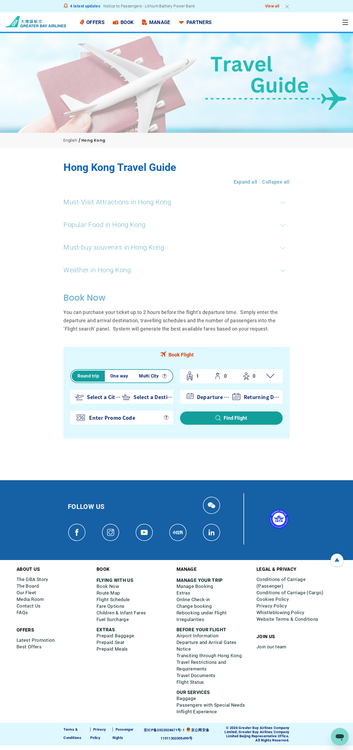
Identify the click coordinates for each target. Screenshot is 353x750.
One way (119, 376)
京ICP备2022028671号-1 (164, 730)
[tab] (176, 354)
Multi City (149, 376)
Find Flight (235, 418)
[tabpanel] (176, 400)
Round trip (88, 376)
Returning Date (262, 396)
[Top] (337, 560)
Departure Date (213, 396)
